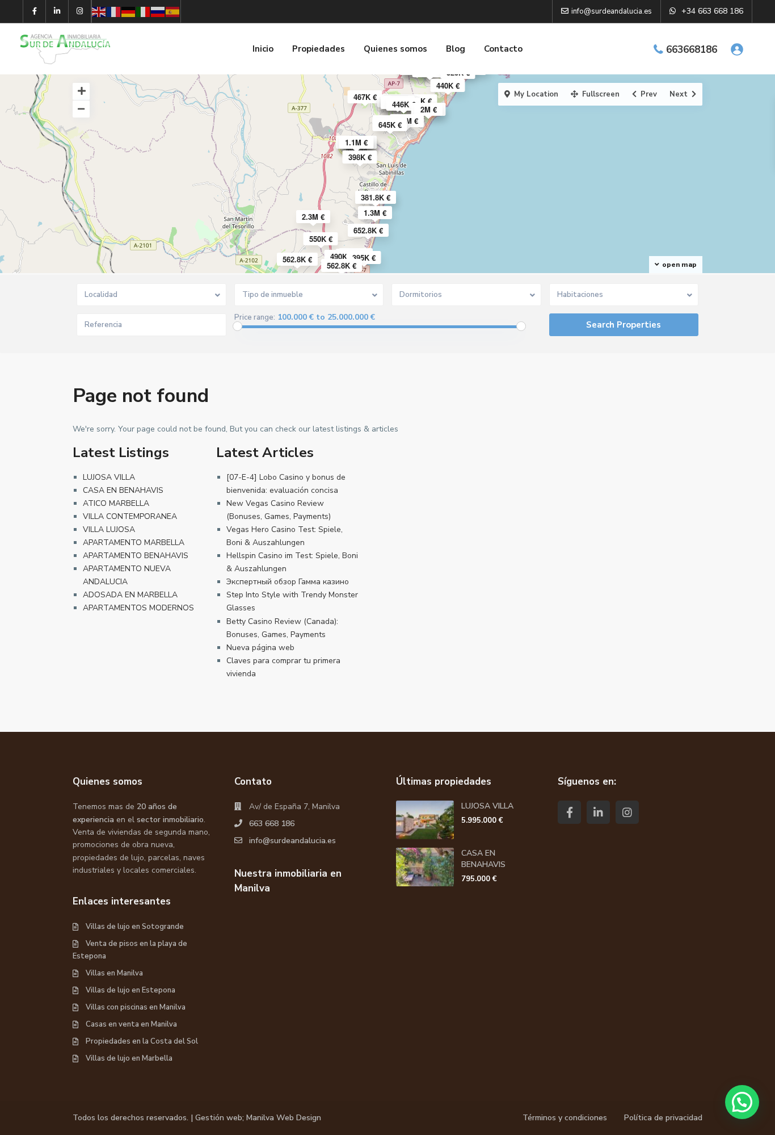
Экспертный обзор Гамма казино (287, 581)
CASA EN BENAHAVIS (123, 490)
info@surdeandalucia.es (292, 840)
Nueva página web (260, 647)
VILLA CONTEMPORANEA (130, 516)
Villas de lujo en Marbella (129, 1058)
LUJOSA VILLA (109, 477)
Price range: (254, 317)
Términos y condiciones (565, 1117)
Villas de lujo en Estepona (130, 990)
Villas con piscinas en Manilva (136, 1007)
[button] (742, 1102)
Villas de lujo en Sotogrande (135, 927)
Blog (455, 49)
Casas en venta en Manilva (131, 1024)
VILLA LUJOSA (109, 529)
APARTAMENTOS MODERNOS (138, 607)
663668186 (691, 49)
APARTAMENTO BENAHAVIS (135, 555)
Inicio (262, 49)
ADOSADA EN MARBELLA (130, 594)
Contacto (503, 49)
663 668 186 (271, 823)
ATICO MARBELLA (116, 503)
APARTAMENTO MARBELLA (133, 542)
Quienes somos (395, 49)
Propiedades (318, 49)
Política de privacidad (663, 1117)
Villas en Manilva (114, 973)
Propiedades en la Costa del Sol (142, 1041)
